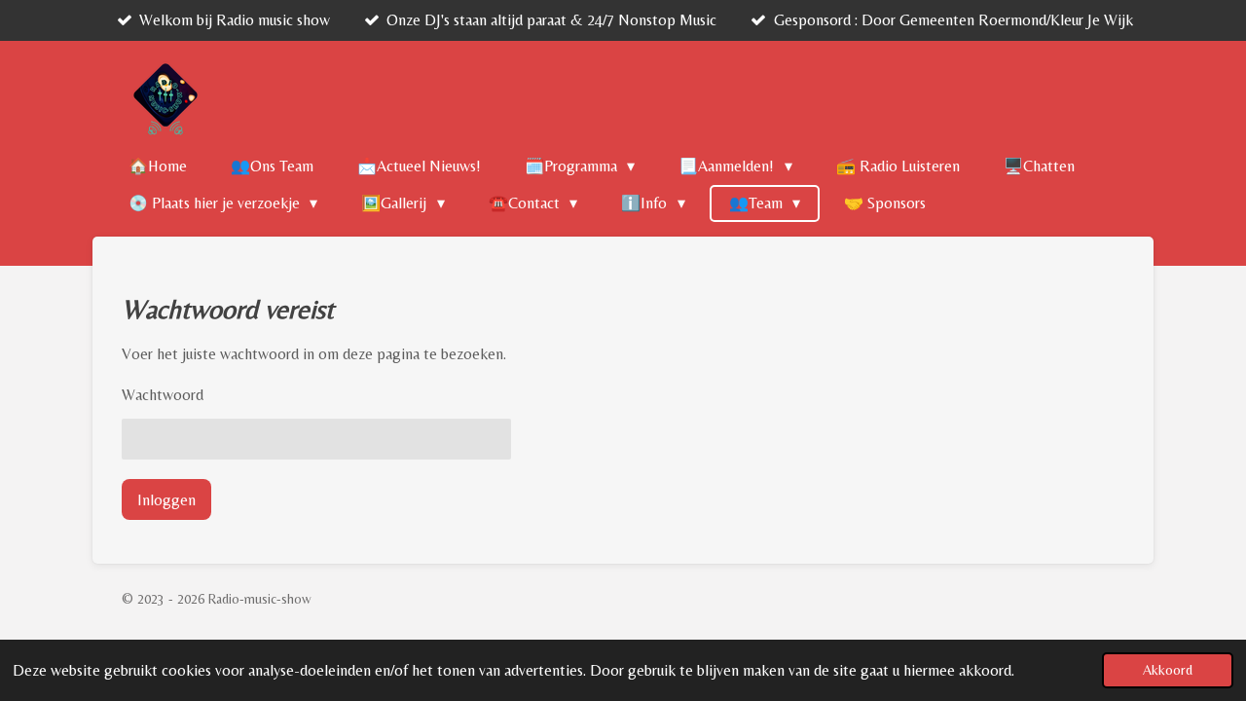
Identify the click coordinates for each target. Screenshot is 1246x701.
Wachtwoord (162, 395)
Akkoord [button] (1167, 670)
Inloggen (166, 500)
